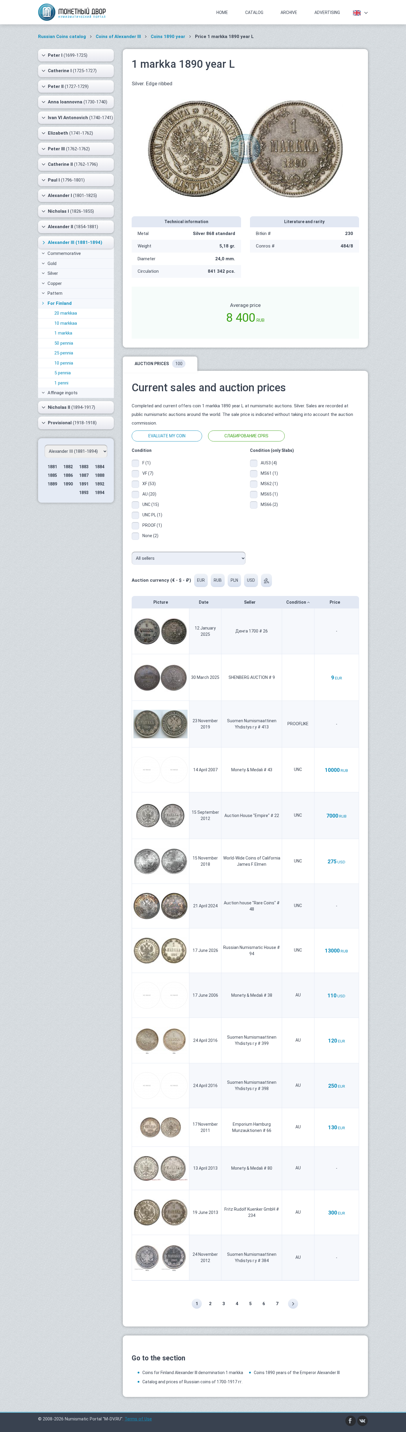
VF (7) (147, 473)
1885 (52, 475)
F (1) (146, 462)
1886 (68, 475)
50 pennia (63, 343)
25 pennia (63, 353)
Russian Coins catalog (62, 36)
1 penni (61, 383)
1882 (68, 466)
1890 (68, 484)
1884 (99, 466)
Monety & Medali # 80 (251, 1168)
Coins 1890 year (168, 36)
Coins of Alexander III (118, 36)
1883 (84, 466)
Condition (296, 602)
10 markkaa (65, 323)
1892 (99, 484)
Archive (289, 12)
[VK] (362, 1420)
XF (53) (149, 483)
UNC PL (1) (152, 514)
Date (204, 602)
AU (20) (149, 494)
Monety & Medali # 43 (251, 769)
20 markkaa (65, 313)
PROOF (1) (152, 525)
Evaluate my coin (166, 435)
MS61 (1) (269, 473)
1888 (99, 475)
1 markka (63, 333)
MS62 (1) (269, 483)
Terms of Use (138, 1419)
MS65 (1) (269, 494)
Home (222, 12)
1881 (52, 466)
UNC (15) (150, 504)
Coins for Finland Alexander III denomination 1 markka (192, 1372)
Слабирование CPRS (246, 435)
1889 (52, 484)
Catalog (254, 12)
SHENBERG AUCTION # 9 (252, 677)
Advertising (327, 12)
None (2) (150, 535)
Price (335, 602)
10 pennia (63, 363)
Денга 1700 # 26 (251, 631)
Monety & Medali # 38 (251, 995)
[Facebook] (350, 1420)
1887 (84, 475)
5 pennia (62, 373)
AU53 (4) (269, 462)
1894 (99, 492)
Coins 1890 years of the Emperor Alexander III (297, 1372)
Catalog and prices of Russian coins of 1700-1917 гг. (192, 1381)
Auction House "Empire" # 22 (251, 815)
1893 (84, 492)
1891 (84, 484)
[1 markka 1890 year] (245, 148)
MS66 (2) (269, 504)
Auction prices (158, 363)
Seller (250, 602)
